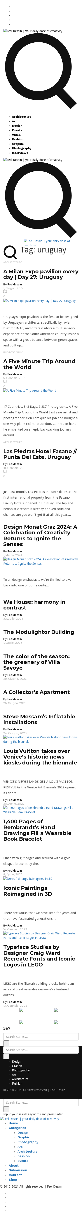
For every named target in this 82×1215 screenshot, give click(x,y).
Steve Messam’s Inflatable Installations (39, 719)
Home (13, 1123)
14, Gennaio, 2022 (15, 929)
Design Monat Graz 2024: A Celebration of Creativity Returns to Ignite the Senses (40, 535)
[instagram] (13, 6)
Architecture (21, 116)
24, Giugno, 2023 (15, 733)
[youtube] (13, 20)
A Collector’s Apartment (36, 692)
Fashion (17, 139)
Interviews (20, 153)
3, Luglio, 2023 (13, 618)
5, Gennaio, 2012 (14, 378)
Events (17, 130)
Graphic (18, 144)
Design (17, 125)
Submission (18, 1170)
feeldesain (14, 284)
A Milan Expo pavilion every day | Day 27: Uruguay (40, 274)
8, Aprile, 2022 (13, 874)
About (14, 1166)
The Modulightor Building (38, 632)
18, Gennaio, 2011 (14, 468)
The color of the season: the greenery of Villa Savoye (36, 662)
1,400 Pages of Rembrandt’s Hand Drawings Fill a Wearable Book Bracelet (37, 830)
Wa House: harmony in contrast (34, 605)
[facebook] (13, 11)
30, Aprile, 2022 (13, 803)
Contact (15, 1175)
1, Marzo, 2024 (12, 555)
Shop (13, 1180)
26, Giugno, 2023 (14, 703)
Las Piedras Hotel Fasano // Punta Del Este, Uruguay (40, 454)
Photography (21, 148)
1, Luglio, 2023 (12, 642)
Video (16, 135)
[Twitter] (13, 15)
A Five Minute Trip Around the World (39, 364)
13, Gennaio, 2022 (15, 1005)
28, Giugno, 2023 (15, 678)
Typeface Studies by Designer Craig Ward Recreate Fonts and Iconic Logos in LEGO (39, 956)
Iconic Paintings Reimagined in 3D (27, 891)
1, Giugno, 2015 (13, 288)
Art (14, 121)
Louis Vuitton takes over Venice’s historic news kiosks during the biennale (40, 757)
